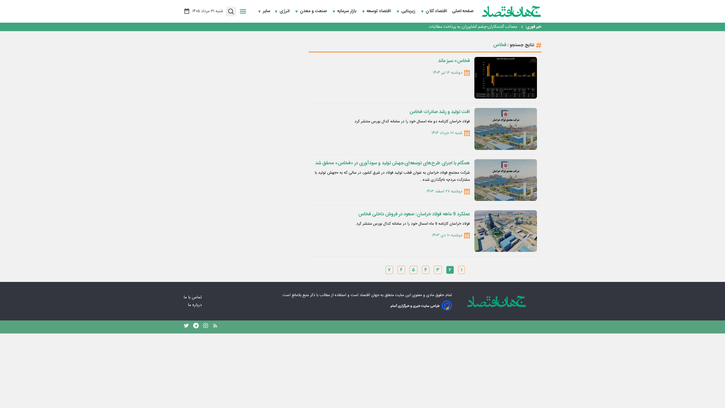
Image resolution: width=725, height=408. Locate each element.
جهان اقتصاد (369, 295)
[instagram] (205, 327)
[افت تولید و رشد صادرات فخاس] (505, 129)
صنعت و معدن (314, 11)
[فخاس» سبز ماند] (505, 78)
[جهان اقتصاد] (511, 11)
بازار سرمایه (347, 11)
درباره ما (195, 305)
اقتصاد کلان (437, 11)
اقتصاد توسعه (379, 11)
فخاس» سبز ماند (454, 61)
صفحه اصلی (463, 11)
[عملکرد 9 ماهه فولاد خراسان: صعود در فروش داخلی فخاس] (505, 231)
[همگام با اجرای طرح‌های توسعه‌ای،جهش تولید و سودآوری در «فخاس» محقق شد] (505, 180)
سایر (266, 11)
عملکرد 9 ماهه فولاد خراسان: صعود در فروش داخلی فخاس (414, 214)
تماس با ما (193, 297)
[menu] (243, 11)
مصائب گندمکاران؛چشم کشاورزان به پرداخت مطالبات (473, 27)
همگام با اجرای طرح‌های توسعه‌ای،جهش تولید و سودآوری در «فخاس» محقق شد (392, 163)
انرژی (285, 11)
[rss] (215, 327)
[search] (231, 11)
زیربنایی (408, 11)
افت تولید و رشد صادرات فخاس (440, 112)
